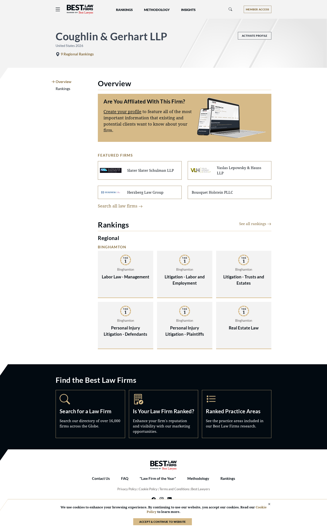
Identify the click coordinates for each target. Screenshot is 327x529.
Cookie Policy (148, 489)
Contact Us (101, 478)
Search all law (118, 206)
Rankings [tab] (63, 89)
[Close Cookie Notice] (266, 504)
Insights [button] (188, 10)
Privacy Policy (127, 489)
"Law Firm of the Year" (158, 478)
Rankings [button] (124, 10)
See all (253, 223)
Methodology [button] (157, 10)
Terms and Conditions (174, 489)
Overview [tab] (63, 82)
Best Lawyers (200, 489)
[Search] (230, 9)
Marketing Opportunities (163, 414)
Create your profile (122, 111)
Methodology (198, 478)
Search (90, 414)
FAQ (124, 478)
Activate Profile (254, 35)
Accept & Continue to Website (162, 521)
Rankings (227, 478)
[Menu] (58, 9)
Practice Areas (236, 414)
